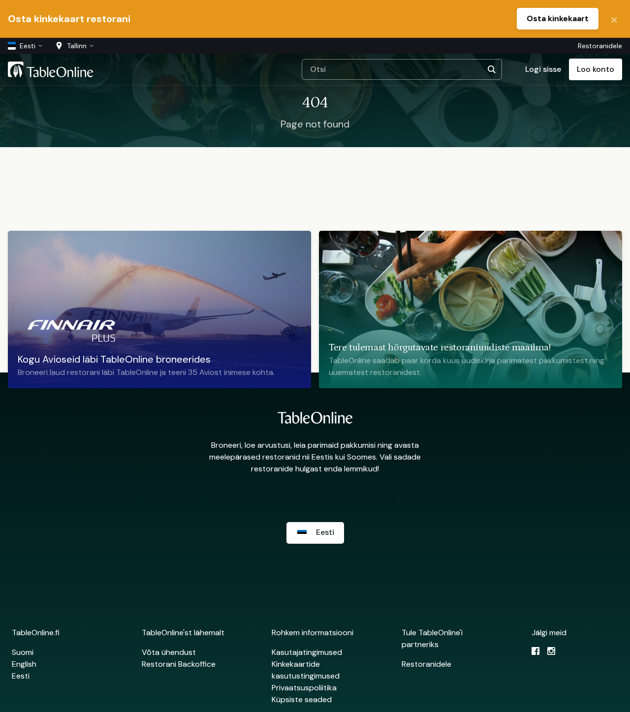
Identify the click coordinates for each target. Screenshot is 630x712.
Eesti (21, 676)
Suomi (22, 652)
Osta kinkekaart (558, 18)
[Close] (614, 19)
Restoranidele (600, 46)
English (24, 664)
